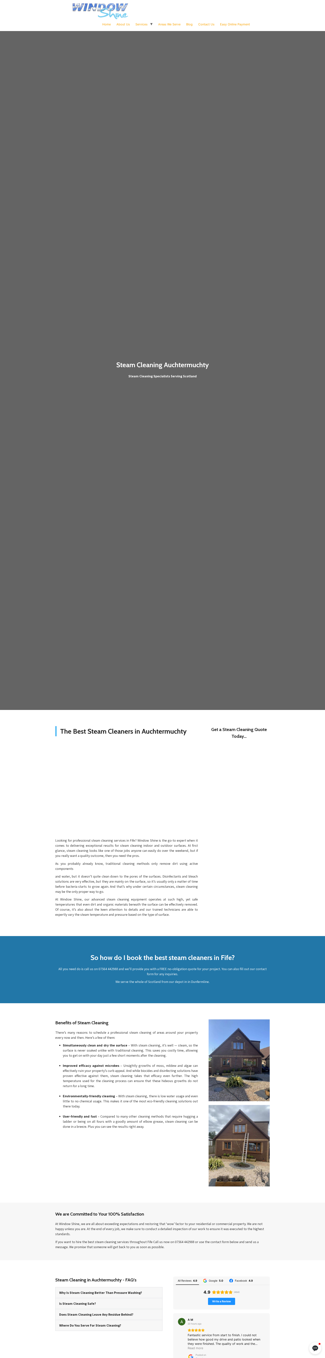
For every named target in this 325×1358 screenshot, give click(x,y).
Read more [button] (195, 1348)
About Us (123, 24)
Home (106, 24)
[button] (315, 1348)
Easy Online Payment (235, 24)
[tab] (108, 1292)
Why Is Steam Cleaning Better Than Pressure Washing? (100, 1292)
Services (141, 24)
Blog (189, 24)
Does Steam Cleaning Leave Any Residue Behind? (96, 1314)
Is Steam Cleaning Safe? (77, 1303)
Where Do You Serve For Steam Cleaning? (90, 1325)
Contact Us (206, 24)
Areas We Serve (169, 24)
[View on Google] (181, 1321)
